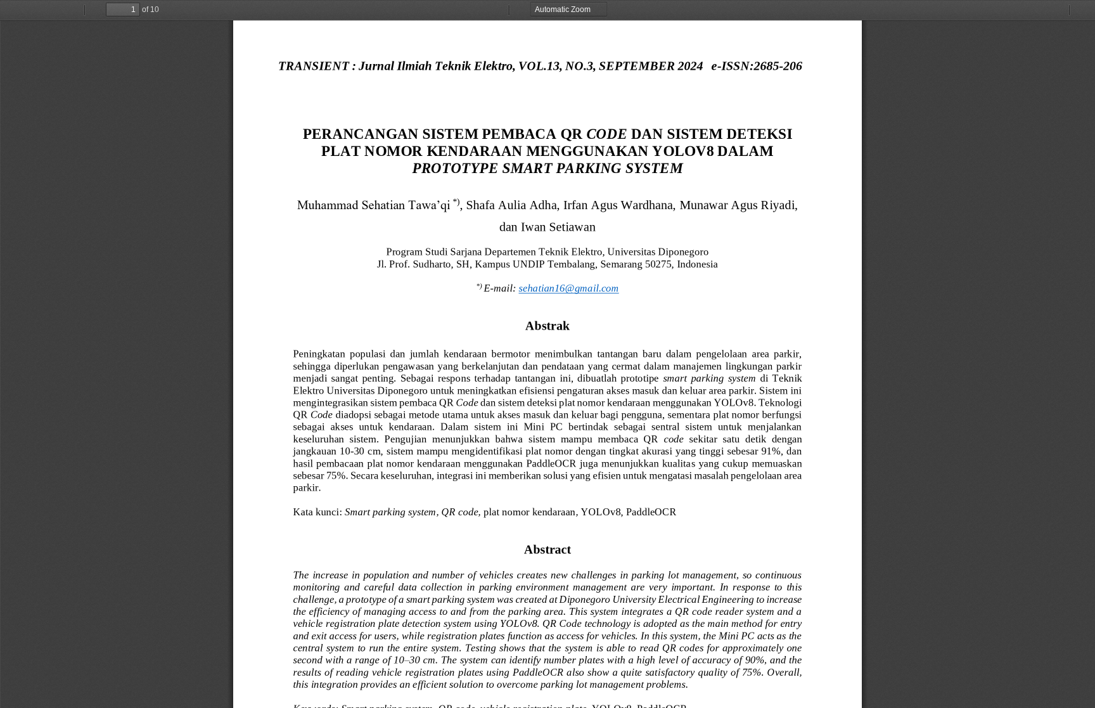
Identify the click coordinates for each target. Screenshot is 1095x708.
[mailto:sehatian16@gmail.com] (569, 288)
